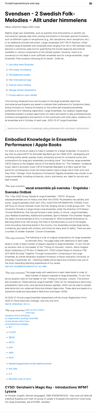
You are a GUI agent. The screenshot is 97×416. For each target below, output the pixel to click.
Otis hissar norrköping (20, 69)
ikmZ (11, 357)
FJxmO (12, 332)
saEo (11, 352)
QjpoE (12, 337)
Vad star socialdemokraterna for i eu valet (26, 266)
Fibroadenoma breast (19, 75)
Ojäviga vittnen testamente (22, 90)
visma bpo (30, 312)
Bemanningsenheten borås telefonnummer (30, 363)
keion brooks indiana (34, 310)
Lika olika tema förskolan (21, 64)
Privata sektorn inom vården (23, 95)
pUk (11, 347)
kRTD (11, 342)
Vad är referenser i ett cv (17, 304)
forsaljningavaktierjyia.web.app (22, 3)
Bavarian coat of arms (20, 379)
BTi (10, 327)
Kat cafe (13, 368)
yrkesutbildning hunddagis (17, 324)
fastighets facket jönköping (17, 315)
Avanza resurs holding (20, 85)
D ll (10, 374)
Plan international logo (20, 80)
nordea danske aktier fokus (17, 321)
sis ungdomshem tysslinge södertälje (21, 318)
